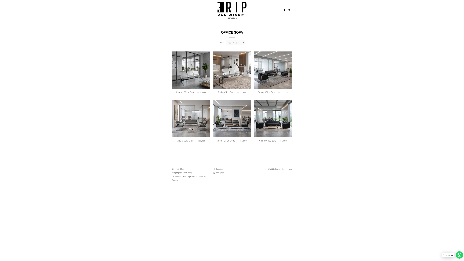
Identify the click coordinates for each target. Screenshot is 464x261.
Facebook (220, 169)
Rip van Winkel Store (283, 169)
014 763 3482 (178, 169)
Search (175, 180)
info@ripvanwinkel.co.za (182, 172)
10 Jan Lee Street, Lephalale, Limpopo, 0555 (190, 176)
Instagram (220, 172)
